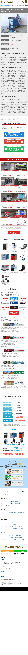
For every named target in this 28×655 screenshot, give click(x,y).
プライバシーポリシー (6, 494)
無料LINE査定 (20, 551)
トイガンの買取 (4, 539)
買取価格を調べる (7, 551)
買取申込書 (17, 503)
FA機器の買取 (21, 539)
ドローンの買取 (12, 539)
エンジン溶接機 (18, 526)
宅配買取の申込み (14, 501)
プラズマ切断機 (4, 524)
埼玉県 (2, 559)
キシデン (14, 309)
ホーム (2, 5)
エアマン (5, 300)
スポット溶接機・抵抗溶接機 (7, 526)
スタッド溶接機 (4, 528)
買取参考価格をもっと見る (14, 232)
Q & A (16, 491)
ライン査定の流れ (4, 514)
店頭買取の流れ (21, 512)
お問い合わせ (9, 491)
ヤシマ (23, 309)
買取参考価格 (8, 5)
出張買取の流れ (4, 512)
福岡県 (2, 571)
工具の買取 (3, 542)
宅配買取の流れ (12, 512)
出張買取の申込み (4, 501)
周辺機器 (21, 528)
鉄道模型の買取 (18, 537)
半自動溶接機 (11, 522)
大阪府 (2, 566)
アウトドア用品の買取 (5, 535)
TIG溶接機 (18, 522)
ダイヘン (14, 300)
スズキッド (5, 309)
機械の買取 (9, 542)
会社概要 (21, 491)
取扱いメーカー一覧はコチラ (14, 313)
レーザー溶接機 (12, 524)
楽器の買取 (10, 537)
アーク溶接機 (4, 522)
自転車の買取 (4, 537)
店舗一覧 (11, 503)
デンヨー (22, 300)
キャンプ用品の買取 (16, 535)
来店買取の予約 (4, 503)
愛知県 (2, 576)
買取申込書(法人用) (5, 505)
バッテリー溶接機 (13, 528)
